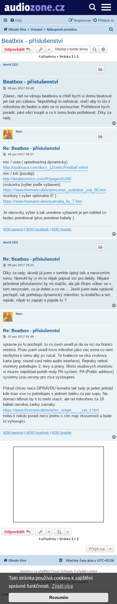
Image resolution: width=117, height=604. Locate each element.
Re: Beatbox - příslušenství (31, 148)
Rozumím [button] (58, 597)
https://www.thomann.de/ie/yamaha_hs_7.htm (42, 201)
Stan (19, 131)
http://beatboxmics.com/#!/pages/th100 (37, 179)
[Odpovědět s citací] (100, 69)
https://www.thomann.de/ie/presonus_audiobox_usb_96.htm (54, 190)
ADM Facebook (37, 229)
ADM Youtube (61, 229)
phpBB (43, 571)
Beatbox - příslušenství (32, 41)
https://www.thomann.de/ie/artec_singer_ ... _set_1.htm (51, 410)
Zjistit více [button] (62, 586)
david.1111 (10, 64)
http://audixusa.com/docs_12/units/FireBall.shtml (45, 167)
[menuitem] (16, 20)
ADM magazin (13, 229)
